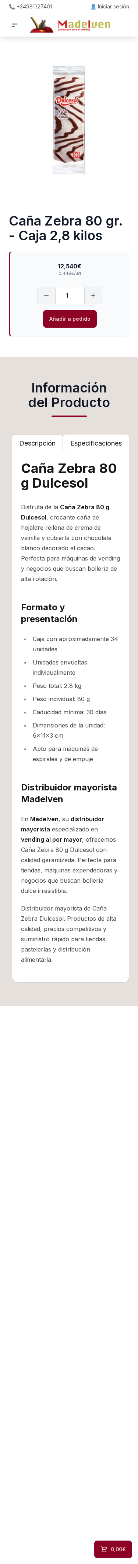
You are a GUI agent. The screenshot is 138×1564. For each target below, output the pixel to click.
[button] (15, 25)
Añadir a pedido (70, 319)
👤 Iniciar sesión (109, 6)
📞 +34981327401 (30, 6)
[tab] (37, 443)
